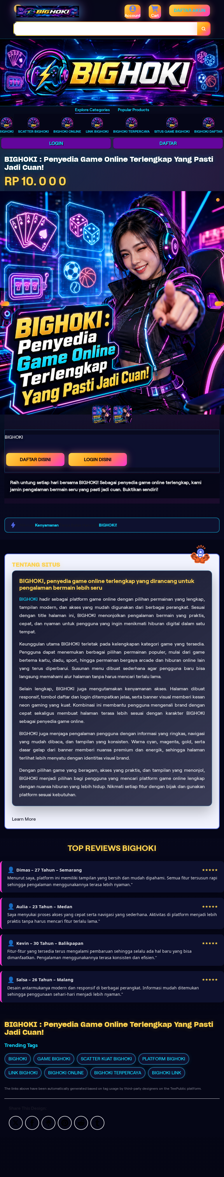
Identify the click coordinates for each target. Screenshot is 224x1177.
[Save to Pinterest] (65, 1122)
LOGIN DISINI (97, 459)
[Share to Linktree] (48, 1122)
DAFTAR (168, 143)
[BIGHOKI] (112, 72)
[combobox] (105, 28)
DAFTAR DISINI (35, 459)
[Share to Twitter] (16, 1122)
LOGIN (56, 143)
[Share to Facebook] (32, 1122)
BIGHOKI (28, 599)
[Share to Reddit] (81, 1122)
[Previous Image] (4, 303)
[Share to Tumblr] (97, 1122)
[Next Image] (219, 303)
